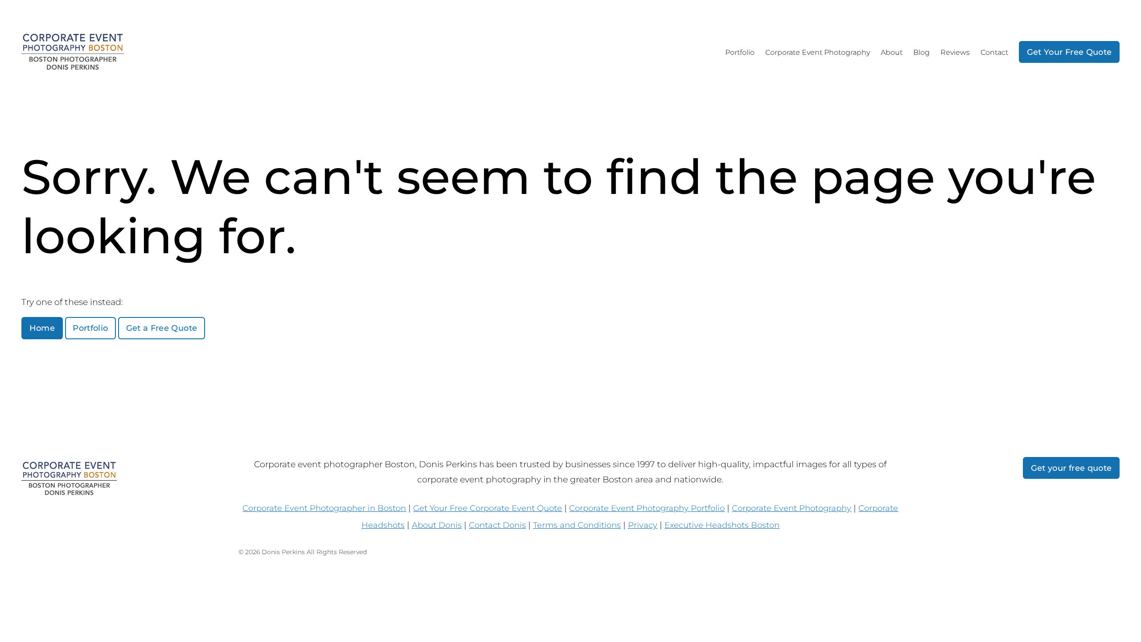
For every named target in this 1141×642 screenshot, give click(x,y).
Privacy (642, 525)
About (892, 52)
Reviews (955, 52)
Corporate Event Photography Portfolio (647, 508)
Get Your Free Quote (1069, 52)
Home (42, 328)
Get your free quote (1071, 468)
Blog (921, 52)
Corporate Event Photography (817, 52)
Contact (994, 52)
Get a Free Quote (161, 328)
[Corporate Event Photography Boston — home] (72, 52)
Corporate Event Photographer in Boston (324, 508)
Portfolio (740, 52)
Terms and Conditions (577, 525)
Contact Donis (497, 525)
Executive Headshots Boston (722, 525)
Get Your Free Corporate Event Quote (487, 508)
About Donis (437, 525)
